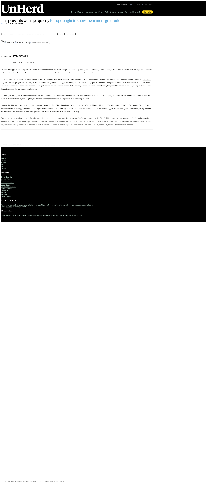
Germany (148, 69)
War (2, 166)
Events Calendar (6, 177)
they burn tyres (82, 69)
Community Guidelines (8, 187)
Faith (2, 164)
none (61, 34)
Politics (70, 34)
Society (3, 168)
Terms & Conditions (7, 183)
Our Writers (99, 12)
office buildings (106, 69)
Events (120, 12)
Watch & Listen (110, 12)
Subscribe (147, 12)
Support (3, 192)
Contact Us (4, 190)
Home (73, 12)
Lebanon (40, 34)
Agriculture (8, 34)
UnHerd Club (135, 12)
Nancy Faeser (101, 86)
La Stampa (147, 79)
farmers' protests (25, 34)
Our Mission (5, 181)
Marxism (51, 34)
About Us (4, 194)
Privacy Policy (5, 185)
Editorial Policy (6, 196)
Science (3, 162)
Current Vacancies (7, 189)
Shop (127, 12)
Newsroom (89, 12)
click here (9, 207)
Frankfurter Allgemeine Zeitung (50, 82)
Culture (3, 160)
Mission (80, 12)
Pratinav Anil (20, 55)
